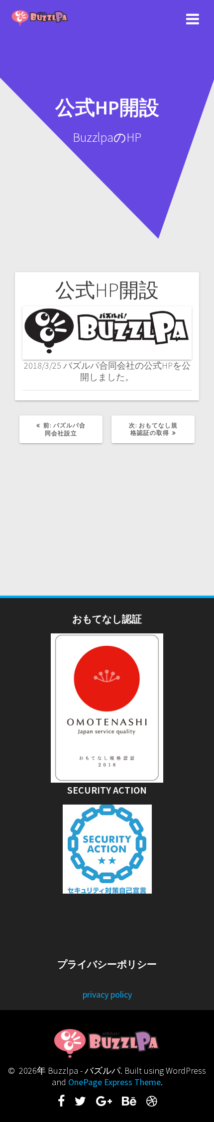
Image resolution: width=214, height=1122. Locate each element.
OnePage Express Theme (114, 1082)
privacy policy (107, 994)
